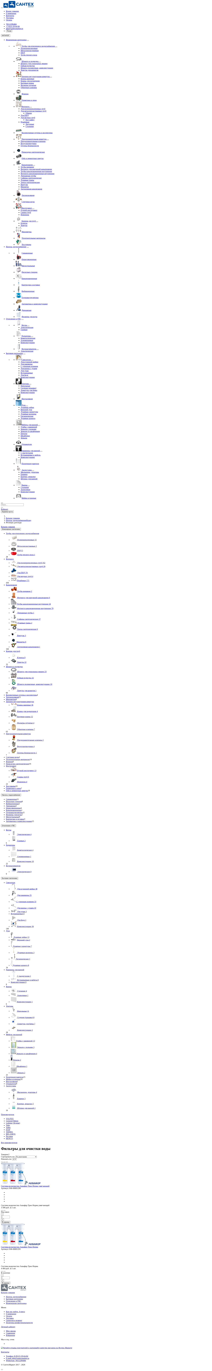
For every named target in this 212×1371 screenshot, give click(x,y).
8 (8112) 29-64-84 (17, 1356)
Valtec (8, 1127)
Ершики (24, 474)
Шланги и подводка (30, 61)
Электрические (27, 327)
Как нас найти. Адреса (15, 1312)
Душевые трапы (27, 180)
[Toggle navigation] (2, 7)
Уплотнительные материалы (33, 238)
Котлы (24, 325)
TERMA (9, 1132)
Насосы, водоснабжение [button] (16, 247)
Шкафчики (25, 436)
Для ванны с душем (29, 368)
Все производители (9, 1143)
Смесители (26, 360)
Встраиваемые (27, 373)
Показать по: (6, 1159)
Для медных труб (28, 118)
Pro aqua (9, 1136)
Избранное (10, 1335)
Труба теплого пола (29, 55)
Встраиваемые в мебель (30, 455)
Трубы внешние (27, 167)
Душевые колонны (28, 414)
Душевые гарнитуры (29, 412)
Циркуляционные (29, 259)
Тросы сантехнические (30, 182)
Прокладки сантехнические (33, 152)
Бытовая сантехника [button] (14, 353)
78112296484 (11, 24)
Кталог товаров (12, 11)
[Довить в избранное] (2, 1210)
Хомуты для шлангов (29, 70)
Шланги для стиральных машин (34, 63)
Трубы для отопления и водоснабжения (38, 46)
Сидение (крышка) (28, 388)
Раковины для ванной (31, 451)
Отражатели (27, 444)
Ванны (25, 485)
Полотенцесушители (30, 464)
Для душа (25, 371)
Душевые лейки (27, 407)
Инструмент (27, 208)
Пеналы (24, 434)
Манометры (27, 232)
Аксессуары (27, 470)
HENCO (9, 1138)
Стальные (25, 487)
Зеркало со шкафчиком (30, 431)
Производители (7, 1114)
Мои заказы (11, 1331)
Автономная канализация (31, 189)
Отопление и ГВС (13, 1301)
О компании (11, 13)
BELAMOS (10, 1134)
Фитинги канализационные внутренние (37, 174)
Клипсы (24, 223)
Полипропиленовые (29, 48)
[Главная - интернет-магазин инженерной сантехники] (18, 7)
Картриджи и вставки (31, 285)
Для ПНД (25, 115)
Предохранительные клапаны (33, 141)
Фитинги (26, 107)
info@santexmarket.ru (14, 29)
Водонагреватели (29, 349)
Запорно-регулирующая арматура (36, 76)
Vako (8, 1125)
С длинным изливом (29, 366)
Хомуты (24, 225)
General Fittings (12, 1121)
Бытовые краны (27, 83)
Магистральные (28, 266)
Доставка (10, 18)
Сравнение (10, 1333)
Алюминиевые (27, 340)
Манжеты (25, 187)
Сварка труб (26, 212)
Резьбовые (25, 122)
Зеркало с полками (28, 429)
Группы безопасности (30, 146)
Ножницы (25, 215)
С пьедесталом (27, 453)
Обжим (29, 113)
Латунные (30, 124)
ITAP (8, 1130)
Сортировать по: (8, 1157)
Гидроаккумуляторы (30, 298)
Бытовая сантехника (14, 1299)
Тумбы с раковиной (29, 427)
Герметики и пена (29, 100)
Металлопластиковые (30, 51)
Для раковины (27, 364)
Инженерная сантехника (16, 1303)
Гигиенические (27, 416)
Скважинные (27, 253)
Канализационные (29, 278)
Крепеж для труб (29, 221)
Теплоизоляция (28, 195)
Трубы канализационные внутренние (36, 171)
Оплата (9, 20)
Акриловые (25, 490)
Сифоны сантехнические (31, 178)
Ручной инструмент (29, 210)
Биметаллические (28, 338)
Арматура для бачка (29, 390)
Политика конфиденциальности (19, 1323)
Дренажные (26, 310)
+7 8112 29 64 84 (13, 26)
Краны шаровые (27, 79)
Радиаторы (26, 336)
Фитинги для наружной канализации (36, 169)
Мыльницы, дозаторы (30, 472)
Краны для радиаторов (30, 81)
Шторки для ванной (29, 479)
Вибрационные (28, 291)
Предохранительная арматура (34, 139)
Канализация (27, 165)
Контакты (10, 16)
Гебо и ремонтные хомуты (33, 158)
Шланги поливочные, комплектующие (37, 68)
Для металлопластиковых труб (33, 111)
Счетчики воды (28, 202)
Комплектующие (28, 343)
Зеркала (24, 438)
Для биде (24, 375)
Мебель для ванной (30, 425)
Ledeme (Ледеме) (13, 1123)
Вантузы (24, 185)
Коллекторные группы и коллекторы (37, 133)
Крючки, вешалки (28, 477)
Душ (24, 405)
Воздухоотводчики (28, 143)
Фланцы (25, 94)
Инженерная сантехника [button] (16, 40)
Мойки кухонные (29, 498)
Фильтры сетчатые (28, 85)
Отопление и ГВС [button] (13, 319)
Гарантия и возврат (14, 1320)
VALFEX (10, 1119)
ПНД (23, 53)
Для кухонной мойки (29, 362)
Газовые (24, 330)
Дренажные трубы (28, 176)
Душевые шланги (28, 418)
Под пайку (30, 120)
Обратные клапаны (29, 87)
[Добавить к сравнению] (4, 1210)
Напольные (25, 386)
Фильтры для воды (29, 317)
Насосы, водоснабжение (16, 1297)
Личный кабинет (8, 1327)
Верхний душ (26, 410)
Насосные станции (29, 272)
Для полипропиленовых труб (33, 109)
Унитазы (25, 384)
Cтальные (30, 126)
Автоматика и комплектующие (35, 304)
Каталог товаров (8, 527)
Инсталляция (27, 399)
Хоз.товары (26, 244)
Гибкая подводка (28, 66)
